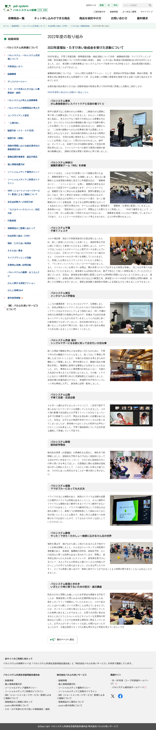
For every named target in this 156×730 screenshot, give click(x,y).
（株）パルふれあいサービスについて (22, 307)
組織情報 (114, 12)
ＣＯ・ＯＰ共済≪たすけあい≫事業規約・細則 (27, 709)
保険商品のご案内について (71, 702)
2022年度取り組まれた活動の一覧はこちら (68, 92)
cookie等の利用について (17, 705)
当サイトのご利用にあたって (19, 659)
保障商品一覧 (16, 18)
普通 (102, 5)
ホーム (6, 26)
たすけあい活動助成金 (80, 26)
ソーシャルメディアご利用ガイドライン (24, 691)
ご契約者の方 (99, 12)
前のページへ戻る (65, 639)
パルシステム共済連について (33, 26)
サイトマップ (147, 12)
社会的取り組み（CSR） (58, 26)
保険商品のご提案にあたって (19, 702)
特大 (116, 5)
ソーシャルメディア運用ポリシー (21, 688)
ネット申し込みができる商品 (52, 18)
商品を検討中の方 (90, 18)
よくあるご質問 (129, 12)
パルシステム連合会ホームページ (128, 687)
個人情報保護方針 (13, 684)
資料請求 (142, 18)
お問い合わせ (119, 18)
